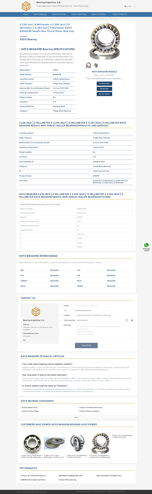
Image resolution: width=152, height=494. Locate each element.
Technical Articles (59, 14)
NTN (22, 276)
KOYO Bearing (33, 19)
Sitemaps (43, 492)
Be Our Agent (104, 94)
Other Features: (26, 84)
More (76, 417)
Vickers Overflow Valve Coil (101, 14)
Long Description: (27, 79)
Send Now (86, 345)
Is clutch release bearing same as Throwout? (44, 386)
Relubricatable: (26, 97)
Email (66, 306)
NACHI (23, 286)
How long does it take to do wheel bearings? (44, 375)
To (65, 310)
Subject (66, 316)
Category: (24, 111)
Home (25, 14)
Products (24, 19)
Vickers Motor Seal (78, 14)
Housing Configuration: (29, 93)
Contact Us (28, 492)
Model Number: (26, 75)
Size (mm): (23, 181)
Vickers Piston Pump (121, 14)
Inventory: (24, 102)
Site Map (36, 492)
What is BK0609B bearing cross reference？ (104, 78)
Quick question (69, 320)
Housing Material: (27, 106)
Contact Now (104, 84)
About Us (20, 492)
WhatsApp (104, 89)
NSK (22, 270)
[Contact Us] (147, 247)
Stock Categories (40, 14)
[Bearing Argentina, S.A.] (26, 5)
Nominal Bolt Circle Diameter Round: (35, 88)
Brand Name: (25, 70)
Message (67, 325)
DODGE (80, 286)
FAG (78, 276)
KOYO (79, 281)
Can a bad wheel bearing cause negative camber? (47, 364)
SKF (78, 270)
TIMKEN (23, 281)
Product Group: (25, 176)
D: (20, 171)
